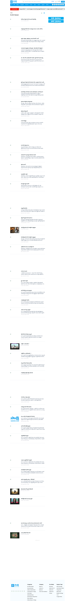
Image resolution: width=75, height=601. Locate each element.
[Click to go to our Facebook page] (53, 4)
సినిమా (31, 4)
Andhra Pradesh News (31, 589)
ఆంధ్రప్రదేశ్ (22, 4)
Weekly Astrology (60, 593)
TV (59, 1)
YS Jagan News (59, 596)
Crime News (29, 593)
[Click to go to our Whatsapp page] (55, 4)
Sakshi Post (51, 591)
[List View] (44, 13)
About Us (41, 586)
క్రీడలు (35, 4)
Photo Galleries (30, 598)
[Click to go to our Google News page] (63, 4)
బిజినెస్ (39, 4)
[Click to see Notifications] (56, 1)
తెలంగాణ (26, 4)
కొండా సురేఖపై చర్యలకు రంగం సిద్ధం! (56, 9)
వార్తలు (17, 4)
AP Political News (30, 586)
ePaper (52, 1)
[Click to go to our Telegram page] (22, 591)
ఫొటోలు (47, 4)
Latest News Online (60, 588)
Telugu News (59, 589)
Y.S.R (57, 595)
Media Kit (41, 589)
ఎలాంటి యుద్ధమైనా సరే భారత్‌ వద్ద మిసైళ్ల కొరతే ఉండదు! (22, 9)
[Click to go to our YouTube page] (61, 4)
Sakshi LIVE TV (52, 588)
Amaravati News (30, 588)
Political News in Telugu (31, 600)
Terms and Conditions (43, 591)
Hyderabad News (30, 595)
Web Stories (59, 591)
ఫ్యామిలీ (43, 4)
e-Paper (50, 593)
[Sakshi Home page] (13, 1)
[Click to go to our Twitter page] (57, 4)
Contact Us (41, 588)
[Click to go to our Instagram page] (59, 4)
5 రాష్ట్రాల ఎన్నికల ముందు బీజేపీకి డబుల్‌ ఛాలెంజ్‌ (41, 9)
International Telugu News (32, 596)
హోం (14, 4)
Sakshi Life (51, 589)
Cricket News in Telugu (31, 591)
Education (51, 586)
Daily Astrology (59, 586)
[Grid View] (42, 13)
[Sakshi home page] (15, 585)
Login (63, 1)
